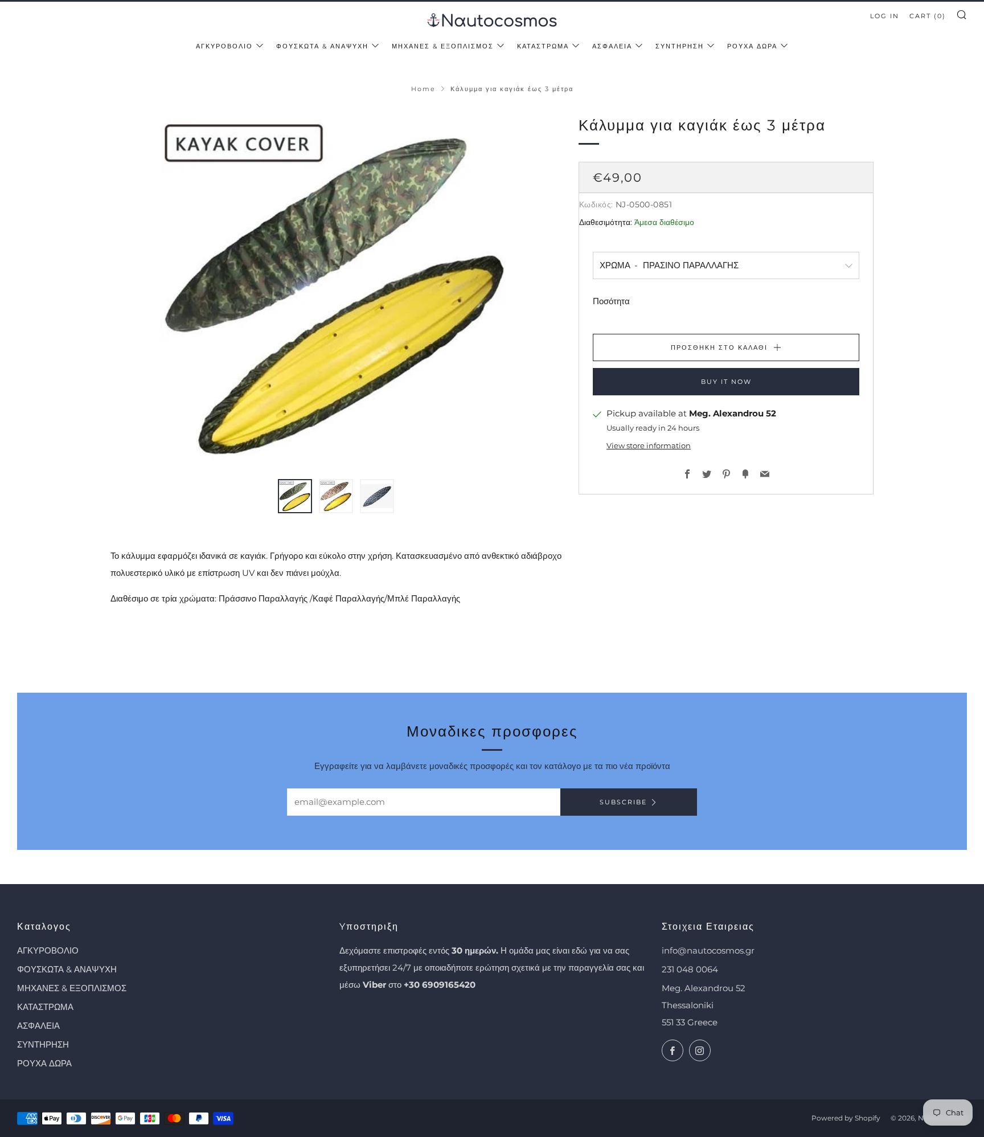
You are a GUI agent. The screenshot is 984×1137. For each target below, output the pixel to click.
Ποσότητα (611, 301)
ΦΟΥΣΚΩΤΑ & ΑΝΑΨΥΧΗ (322, 46)
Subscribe (623, 802)
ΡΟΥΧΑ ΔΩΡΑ (752, 46)
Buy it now (726, 382)
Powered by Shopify (845, 1118)
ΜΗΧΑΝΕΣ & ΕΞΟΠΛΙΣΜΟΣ (443, 46)
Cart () (927, 16)
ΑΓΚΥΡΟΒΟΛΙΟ (224, 46)
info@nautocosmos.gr (708, 950)
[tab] (295, 496)
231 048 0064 (690, 969)
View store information (648, 445)
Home (423, 89)
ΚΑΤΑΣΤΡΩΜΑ (543, 46)
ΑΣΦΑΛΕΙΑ (612, 46)
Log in (884, 16)
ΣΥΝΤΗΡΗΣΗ (679, 46)
